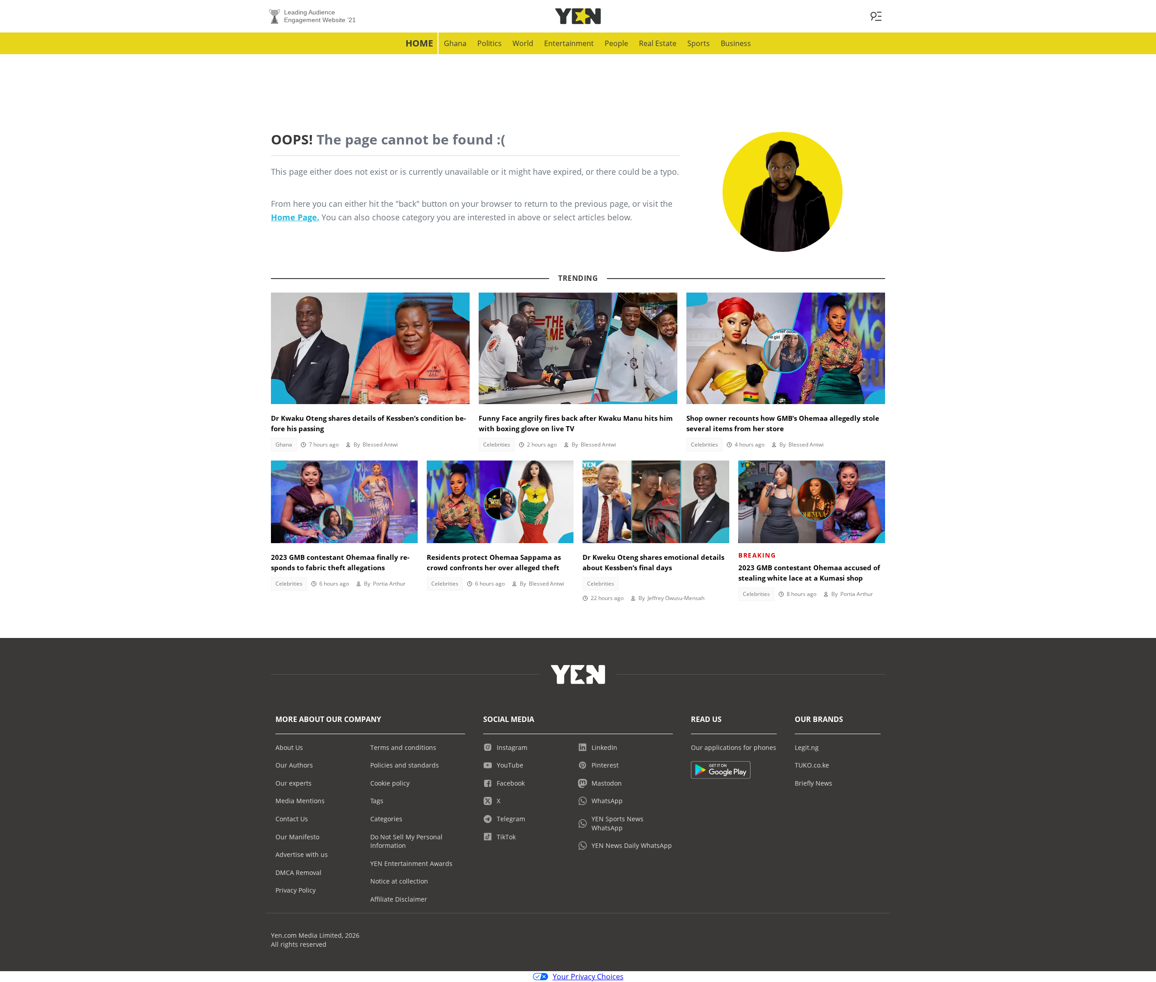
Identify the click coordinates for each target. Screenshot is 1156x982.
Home (419, 43)
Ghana (455, 43)
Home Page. (295, 217)
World (523, 43)
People (616, 43)
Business (736, 43)
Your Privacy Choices (588, 977)
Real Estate (657, 43)
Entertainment (569, 43)
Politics (489, 43)
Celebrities (496, 444)
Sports (698, 43)
